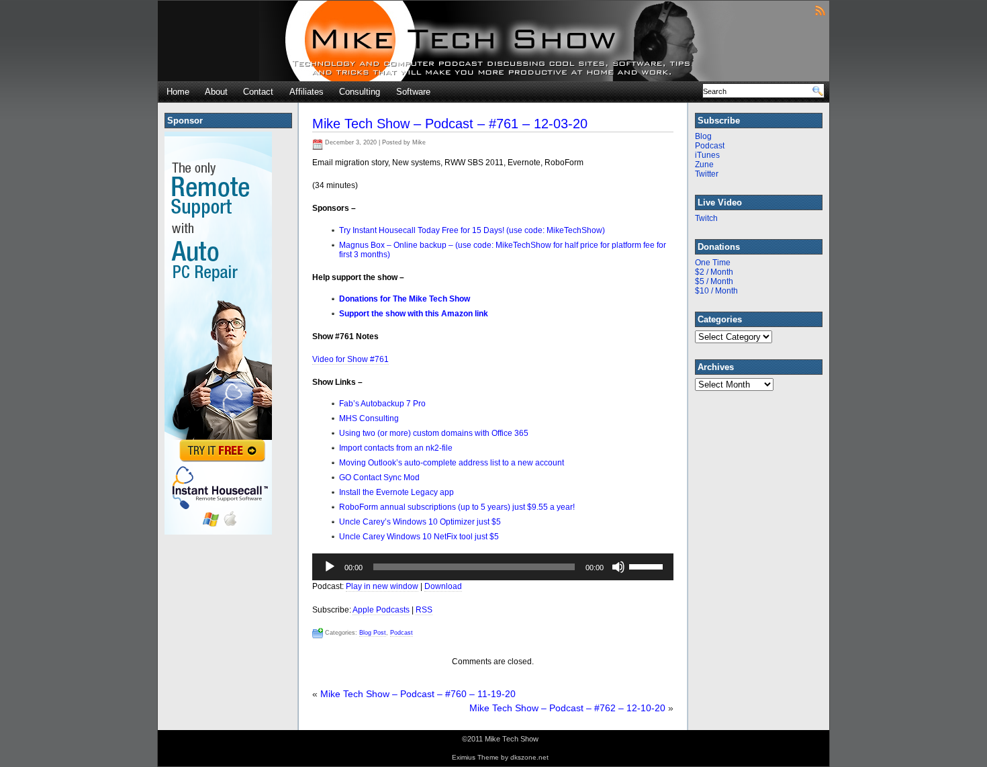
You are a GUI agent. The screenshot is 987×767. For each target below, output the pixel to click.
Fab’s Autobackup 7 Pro (382, 403)
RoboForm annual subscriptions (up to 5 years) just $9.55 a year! (457, 507)
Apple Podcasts (381, 610)
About (216, 92)
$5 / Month (714, 281)
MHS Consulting (369, 418)
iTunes (707, 155)
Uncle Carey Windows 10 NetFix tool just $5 (419, 536)
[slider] (648, 565)
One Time (713, 262)
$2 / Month (714, 272)
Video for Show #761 (350, 359)
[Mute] (618, 567)
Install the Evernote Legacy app (396, 492)
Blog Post (372, 632)
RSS (424, 610)
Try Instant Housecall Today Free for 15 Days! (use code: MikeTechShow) (472, 230)
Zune (704, 164)
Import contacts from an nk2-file (396, 448)
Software (413, 92)
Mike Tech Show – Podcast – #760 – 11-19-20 (418, 693)
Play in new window (382, 586)
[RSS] (820, 9)
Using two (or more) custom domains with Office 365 (433, 433)
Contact (258, 92)
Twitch (706, 218)
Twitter (706, 174)
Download (443, 586)
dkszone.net (529, 757)
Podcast (401, 632)
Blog (703, 136)
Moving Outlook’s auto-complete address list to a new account (451, 462)
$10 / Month (716, 291)
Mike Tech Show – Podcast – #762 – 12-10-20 (567, 708)
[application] (492, 566)
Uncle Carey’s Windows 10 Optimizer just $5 (420, 522)
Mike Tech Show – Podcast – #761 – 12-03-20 (450, 123)
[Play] (329, 567)
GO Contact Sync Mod (379, 477)
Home (178, 92)
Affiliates (306, 92)
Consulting (359, 92)
